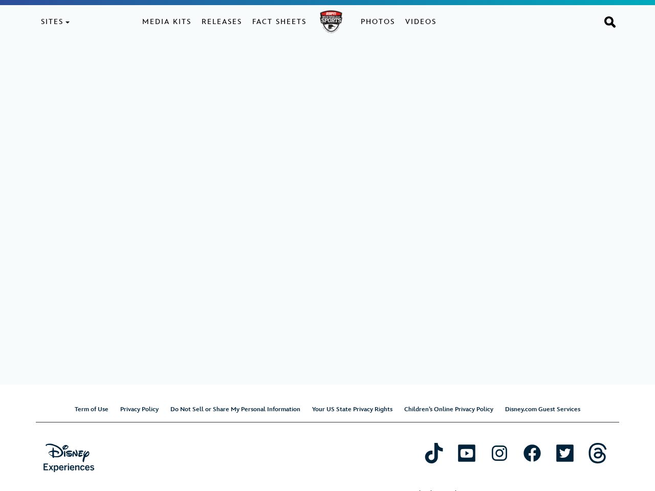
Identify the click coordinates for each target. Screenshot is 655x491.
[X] (565, 453)
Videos (420, 21)
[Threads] (597, 453)
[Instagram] (499, 453)
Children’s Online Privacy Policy (448, 409)
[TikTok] (434, 453)
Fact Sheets (279, 21)
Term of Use (91, 409)
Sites (52, 21)
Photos (378, 21)
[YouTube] (466, 453)
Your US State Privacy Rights (352, 409)
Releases (222, 21)
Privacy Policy (139, 409)
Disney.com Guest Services (542, 409)
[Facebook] (532, 453)
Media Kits (166, 21)
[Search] (610, 21)
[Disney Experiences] (69, 458)
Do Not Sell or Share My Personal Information (235, 409)
